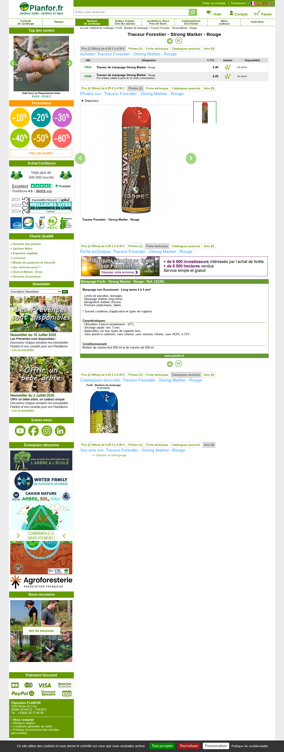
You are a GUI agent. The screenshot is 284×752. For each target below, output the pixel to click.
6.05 (215, 76)
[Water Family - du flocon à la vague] (41, 490)
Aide (217, 14)
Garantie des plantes (27, 244)
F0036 (88, 76)
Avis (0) (209, 48)
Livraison (19, 258)
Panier (266, 14)
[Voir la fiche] (41, 63)
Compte (241, 14)
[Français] (252, 3)
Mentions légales (24, 723)
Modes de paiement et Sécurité (34, 262)
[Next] (69, 63)
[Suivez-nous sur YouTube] (20, 431)
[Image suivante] (191, 158)
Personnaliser (216, 746)
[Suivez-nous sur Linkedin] (60, 431)
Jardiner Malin (22, 248)
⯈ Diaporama (90, 100)
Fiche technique (157, 48)
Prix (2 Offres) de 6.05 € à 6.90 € (103, 48)
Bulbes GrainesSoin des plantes (124, 22)
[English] (270, 3)
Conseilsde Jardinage (26, 22)
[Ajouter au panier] (227, 69)
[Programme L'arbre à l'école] (41, 469)
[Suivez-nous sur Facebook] (33, 431)
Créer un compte (214, 3)
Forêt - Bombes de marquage (132, 28)
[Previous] (13, 63)
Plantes (59, 22)
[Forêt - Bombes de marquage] (103, 433)
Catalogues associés (186, 48)
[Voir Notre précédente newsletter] (41, 413)
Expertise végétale (25, 253)
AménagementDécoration (191, 22)
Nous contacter (23, 719)
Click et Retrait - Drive (27, 272)
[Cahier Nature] (41, 573)
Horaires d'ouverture (27, 276)
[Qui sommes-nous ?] (41, 200)
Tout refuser (189, 746)
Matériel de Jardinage (102, 28)
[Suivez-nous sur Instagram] (46, 431)
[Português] (264, 3)
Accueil (84, 28)
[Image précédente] (80, 158)
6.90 (215, 67)
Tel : (14, 713)
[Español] (258, 3)
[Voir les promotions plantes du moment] (41, 156)
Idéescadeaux (224, 22)
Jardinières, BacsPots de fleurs (158, 22)
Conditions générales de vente (32, 726)
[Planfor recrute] (41, 661)
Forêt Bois (257, 22)
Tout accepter (162, 746)
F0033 (88, 67)
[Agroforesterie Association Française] (41, 587)
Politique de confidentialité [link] (249, 746)
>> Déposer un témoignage (108, 455)
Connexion (238, 3)
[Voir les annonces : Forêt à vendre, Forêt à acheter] (174, 275)
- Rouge (126, 67)
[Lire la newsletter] (41, 352)
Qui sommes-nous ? (27, 267)
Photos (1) (135, 48)
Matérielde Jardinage (92, 22)
